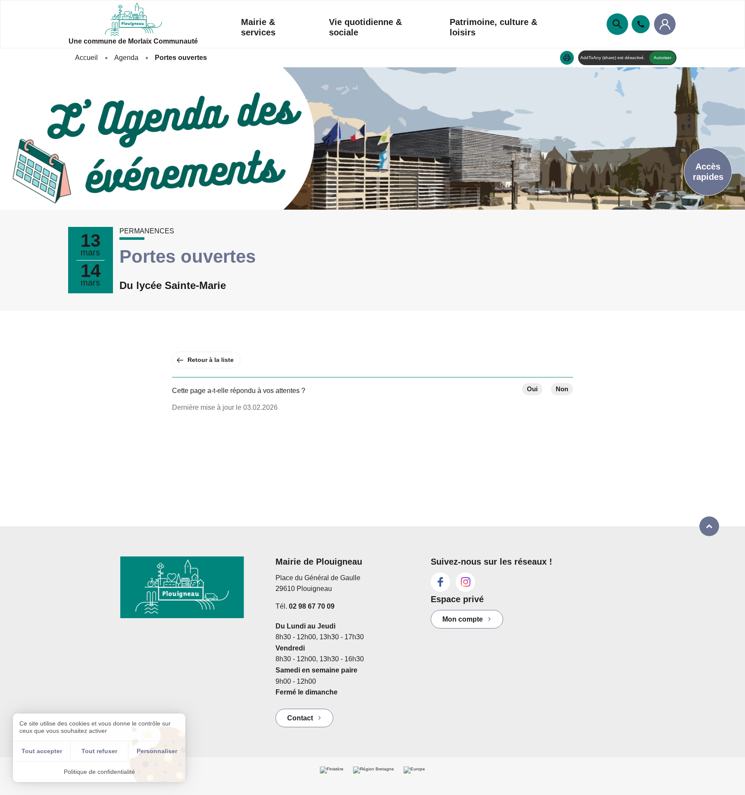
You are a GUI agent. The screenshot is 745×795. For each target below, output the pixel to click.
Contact (300, 718)
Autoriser (662, 57)
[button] (567, 58)
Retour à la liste (211, 359)
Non (562, 389)
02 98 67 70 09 (312, 606)
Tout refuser (99, 751)
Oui (532, 389)
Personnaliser (157, 751)
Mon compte (462, 619)
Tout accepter (42, 751)
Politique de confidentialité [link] (99, 771)
